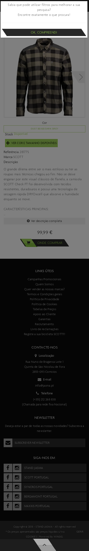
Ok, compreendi (44, 32)
